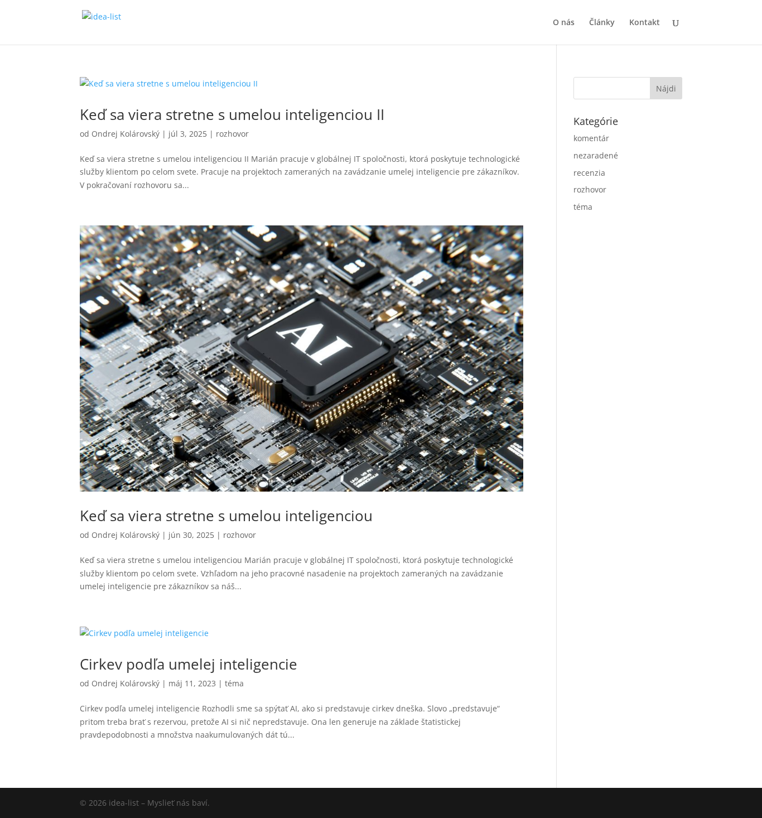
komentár (591, 138)
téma (234, 683)
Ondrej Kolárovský (125, 133)
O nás (564, 22)
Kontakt (644, 22)
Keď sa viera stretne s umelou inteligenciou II (232, 114)
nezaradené (595, 155)
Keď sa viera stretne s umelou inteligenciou (226, 516)
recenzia (589, 172)
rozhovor (232, 133)
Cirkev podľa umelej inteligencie (188, 664)
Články (602, 22)
